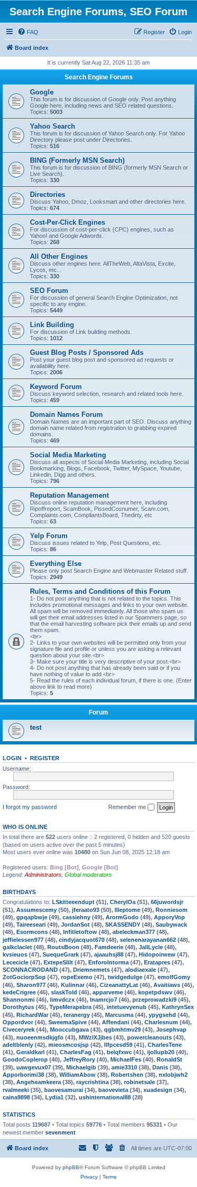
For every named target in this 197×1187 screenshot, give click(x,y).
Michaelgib (81, 1067)
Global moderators (88, 874)
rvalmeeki (16, 1090)
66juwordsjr (167, 902)
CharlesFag (75, 1052)
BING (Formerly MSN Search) (77, 160)
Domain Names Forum (66, 414)
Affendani (115, 1022)
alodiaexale (140, 970)
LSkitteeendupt (73, 902)
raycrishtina (92, 1082)
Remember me (128, 807)
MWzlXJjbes (95, 1037)
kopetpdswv (155, 992)
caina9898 (16, 1097)
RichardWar (32, 1015)
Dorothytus (18, 1007)
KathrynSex (178, 1007)
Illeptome (127, 910)
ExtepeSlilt (58, 962)
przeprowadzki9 (154, 999)
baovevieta (113, 1090)
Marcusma (119, 1015)
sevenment (60, 1132)
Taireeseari (31, 924)
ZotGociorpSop (24, 977)
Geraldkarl (30, 1052)
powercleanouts (149, 1037)
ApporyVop (169, 917)
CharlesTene (165, 1045)
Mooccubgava (69, 1029)
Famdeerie (109, 947)
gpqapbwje (31, 917)
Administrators (43, 874)
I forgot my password (30, 807)
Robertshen (127, 1075)
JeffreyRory (79, 1059)
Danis (160, 1067)
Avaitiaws (166, 985)
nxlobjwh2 (173, 1075)
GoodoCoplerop (25, 1059)
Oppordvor (18, 1022)
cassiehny (76, 917)
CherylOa (123, 902)
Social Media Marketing (68, 455)
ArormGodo (122, 917)
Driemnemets (91, 970)
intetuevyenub (127, 1007)
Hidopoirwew (157, 954)
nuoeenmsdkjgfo (40, 1037)
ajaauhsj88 (108, 954)
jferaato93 (85, 910)
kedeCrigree (19, 992)
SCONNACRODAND (30, 970)
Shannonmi (19, 999)
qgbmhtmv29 (122, 1029)
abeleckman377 (133, 932)
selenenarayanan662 (148, 940)
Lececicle (15, 962)
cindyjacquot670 (82, 940)
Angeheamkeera (38, 1082)
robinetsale (139, 1082)
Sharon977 (31, 985)
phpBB (71, 1167)
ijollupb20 (160, 1052)
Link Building (52, 325)
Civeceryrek (19, 1029)
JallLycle (151, 947)
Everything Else (55, 564)
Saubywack (171, 924)
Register (44, 758)
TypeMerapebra (70, 1007)
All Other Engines (59, 256)
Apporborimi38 (23, 1075)
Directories (47, 194)
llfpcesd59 (118, 1045)
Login (12, 758)
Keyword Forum (56, 387)
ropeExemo (76, 977)
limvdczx (62, 999)
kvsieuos (15, 954)
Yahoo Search (52, 126)
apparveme (107, 992)
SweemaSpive (67, 1022)
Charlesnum (161, 1022)
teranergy (77, 1015)
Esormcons (32, 932)
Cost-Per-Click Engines (67, 222)
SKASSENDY (122, 924)
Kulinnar (73, 985)
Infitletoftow (80, 932)
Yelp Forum (49, 536)
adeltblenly (18, 1045)
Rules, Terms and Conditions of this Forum (100, 591)
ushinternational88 (105, 1097)
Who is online (25, 827)
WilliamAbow (77, 1075)
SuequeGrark (61, 954)
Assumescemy (36, 910)
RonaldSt (169, 1059)
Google (42, 92)
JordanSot (75, 924)
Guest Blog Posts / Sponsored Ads (86, 352)
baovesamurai (63, 1090)
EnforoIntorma (108, 962)
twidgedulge (125, 977)
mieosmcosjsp (68, 1045)
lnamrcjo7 (103, 999)
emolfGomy (174, 977)
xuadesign (157, 1090)
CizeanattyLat (119, 985)
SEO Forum (49, 291)
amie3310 (124, 1067)
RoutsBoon (63, 947)
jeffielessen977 (23, 940)
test (36, 727)
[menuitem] (27, 32)
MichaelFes (125, 1059)
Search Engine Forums (99, 77)
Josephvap (171, 1029)
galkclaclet (17, 947)
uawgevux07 (33, 1067)
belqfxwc (119, 1052)
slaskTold (64, 992)
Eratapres (157, 962)
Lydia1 (54, 1097)
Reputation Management (69, 495)
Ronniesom (171, 910)
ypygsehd (162, 1015)
